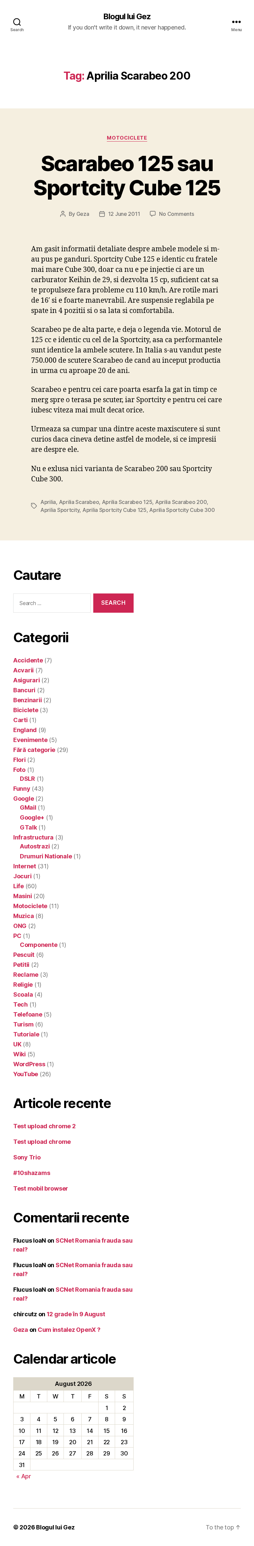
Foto (19, 769)
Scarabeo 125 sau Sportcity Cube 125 (126, 175)
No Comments (176, 214)
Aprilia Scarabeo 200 (181, 502)
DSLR (27, 778)
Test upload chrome (42, 1141)
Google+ (32, 817)
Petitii (21, 964)
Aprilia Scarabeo (79, 502)
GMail (28, 807)
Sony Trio (27, 1157)
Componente (38, 944)
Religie (23, 984)
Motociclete (127, 138)
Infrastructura (33, 837)
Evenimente (30, 739)
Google (23, 798)
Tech (20, 1004)
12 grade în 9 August (76, 1314)
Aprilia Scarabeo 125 (127, 502)
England (25, 729)
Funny (21, 788)
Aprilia (48, 502)
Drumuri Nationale (46, 856)
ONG (19, 925)
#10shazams (31, 1172)
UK (17, 1044)
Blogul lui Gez (127, 17)
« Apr (23, 1476)
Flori (19, 759)
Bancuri (24, 690)
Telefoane (27, 1014)
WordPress (29, 1064)
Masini (22, 896)
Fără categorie (34, 749)
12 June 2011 (124, 214)
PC (17, 935)
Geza (82, 214)
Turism (23, 1024)
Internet (24, 866)
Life (18, 886)
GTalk (28, 827)
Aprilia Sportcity (59, 510)
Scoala (23, 994)
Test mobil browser (40, 1188)
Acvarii (23, 670)
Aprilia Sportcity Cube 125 (114, 510)
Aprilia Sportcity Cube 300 (182, 510)
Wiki (19, 1054)
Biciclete (25, 710)
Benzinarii (27, 700)
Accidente (28, 660)
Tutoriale (26, 1034)
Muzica (23, 915)
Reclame (25, 974)
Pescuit (23, 954)
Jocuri (22, 876)
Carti (20, 719)
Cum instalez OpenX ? (69, 1329)
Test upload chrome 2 (44, 1126)
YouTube (25, 1074)
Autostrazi (35, 846)
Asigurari (26, 680)
